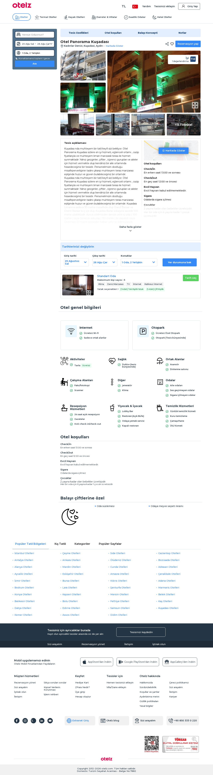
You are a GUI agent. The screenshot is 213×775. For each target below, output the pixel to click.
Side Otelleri (117, 553)
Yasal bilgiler (146, 706)
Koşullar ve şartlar (149, 692)
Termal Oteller (48, 17)
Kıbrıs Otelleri (118, 580)
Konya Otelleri (23, 594)
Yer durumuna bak (179, 262)
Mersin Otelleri (119, 594)
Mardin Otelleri (71, 566)
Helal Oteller (164, 17)
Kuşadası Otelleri (168, 608)
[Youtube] (50, 720)
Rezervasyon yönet (93, 644)
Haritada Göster (175, 150)
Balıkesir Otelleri (24, 601)
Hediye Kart (82, 682)
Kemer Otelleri (23, 614)
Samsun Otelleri (120, 608)
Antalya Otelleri (23, 560)
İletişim (128, 644)
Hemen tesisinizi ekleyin (119, 682)
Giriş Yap (192, 6)
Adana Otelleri (166, 580)
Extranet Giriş (80, 720)
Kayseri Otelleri (71, 594)
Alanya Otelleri (23, 566)
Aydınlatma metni (149, 696)
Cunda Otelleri (119, 566)
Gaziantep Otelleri (169, 553)
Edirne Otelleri (71, 608)
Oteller (24, 17)
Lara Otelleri (69, 587)
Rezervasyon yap (188, 43)
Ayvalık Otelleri (23, 573)
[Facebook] (16, 720)
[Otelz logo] (21, 6)
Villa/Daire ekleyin (116, 687)
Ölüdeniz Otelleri (120, 560)
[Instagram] (25, 720)
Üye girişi (80, 692)
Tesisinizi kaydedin (141, 632)
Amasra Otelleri (119, 573)
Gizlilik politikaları (149, 701)
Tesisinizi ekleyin (164, 6)
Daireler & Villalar (107, 17)
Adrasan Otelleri (168, 566)
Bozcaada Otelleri (168, 560)
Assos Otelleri (70, 614)
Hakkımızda (146, 682)
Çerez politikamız (179, 682)
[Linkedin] (41, 720)
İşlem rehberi (51, 694)
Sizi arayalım (54, 644)
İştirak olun (159, 644)
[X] (33, 720)
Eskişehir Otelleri (72, 573)
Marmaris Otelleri (168, 587)
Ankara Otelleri (71, 560)
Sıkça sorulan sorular (55, 682)
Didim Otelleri (118, 614)
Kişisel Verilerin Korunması (52, 688)
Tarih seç (191, 277)
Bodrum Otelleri (24, 587)
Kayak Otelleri (76, 17)
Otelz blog (112, 720)
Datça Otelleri (22, 608)
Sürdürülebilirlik (148, 687)
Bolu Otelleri (70, 601)
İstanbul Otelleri (24, 553)
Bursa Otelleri (70, 580)
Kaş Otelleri (165, 601)
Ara (35, 63)
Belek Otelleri (166, 594)
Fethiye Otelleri (119, 601)
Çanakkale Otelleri (169, 573)
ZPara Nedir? (82, 687)
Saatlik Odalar (137, 17)
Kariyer (173, 696)
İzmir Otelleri (22, 580)
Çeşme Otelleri (71, 553)
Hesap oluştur (83, 696)
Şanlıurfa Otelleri (120, 587)
